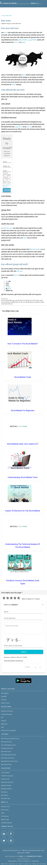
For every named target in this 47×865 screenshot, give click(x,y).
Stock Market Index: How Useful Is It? (22, 444)
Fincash (3, 15)
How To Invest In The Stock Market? (23, 344)
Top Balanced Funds (7, 748)
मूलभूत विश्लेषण (33, 40)
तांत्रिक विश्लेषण (23, 40)
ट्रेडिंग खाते (19, 271)
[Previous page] (35, 667)
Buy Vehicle (4, 795)
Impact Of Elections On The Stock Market (22, 511)
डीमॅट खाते (16, 275)
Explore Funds (5, 703)
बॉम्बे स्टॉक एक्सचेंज (35, 249)
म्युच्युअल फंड (18, 127)
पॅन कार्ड (8, 287)
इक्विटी (23, 75)
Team (2, 813)
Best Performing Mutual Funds (10, 738)
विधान (9, 289)
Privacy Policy (7, 184)
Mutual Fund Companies (8, 730)
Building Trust (5, 806)
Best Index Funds (6, 764)
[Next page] (40, 667)
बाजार (5, 33)
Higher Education (6, 785)
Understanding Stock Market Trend (22, 477)
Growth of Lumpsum (7, 776)
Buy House (4, 792)
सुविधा (25, 238)
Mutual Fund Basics (7, 711)
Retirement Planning (7, 782)
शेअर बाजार (9, 15)
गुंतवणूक (23, 42)
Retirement (4, 724)
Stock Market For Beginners (22, 410)
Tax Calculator (5, 772)
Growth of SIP (5, 779)
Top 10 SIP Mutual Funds (8, 745)
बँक (7, 281)
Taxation (3, 721)
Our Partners (5, 816)
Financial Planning (6, 714)
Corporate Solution (6, 823)
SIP (2, 717)
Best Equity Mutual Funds (8, 755)
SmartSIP (4, 696)
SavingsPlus (5, 693)
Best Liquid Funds (6, 742)
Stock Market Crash (22, 377)
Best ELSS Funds (6, 751)
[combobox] (13, 4)
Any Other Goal (5, 798)
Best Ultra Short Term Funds (9, 761)
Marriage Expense (6, 789)
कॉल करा (15, 42)
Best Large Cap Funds (7, 758)
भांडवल (13, 85)
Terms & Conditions (24, 861)
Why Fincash (5, 810)
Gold (2, 727)
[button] (23, 604)
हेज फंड (29, 127)
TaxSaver (4, 700)
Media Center (5, 819)
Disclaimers (35, 861)
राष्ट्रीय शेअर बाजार (7, 228)
